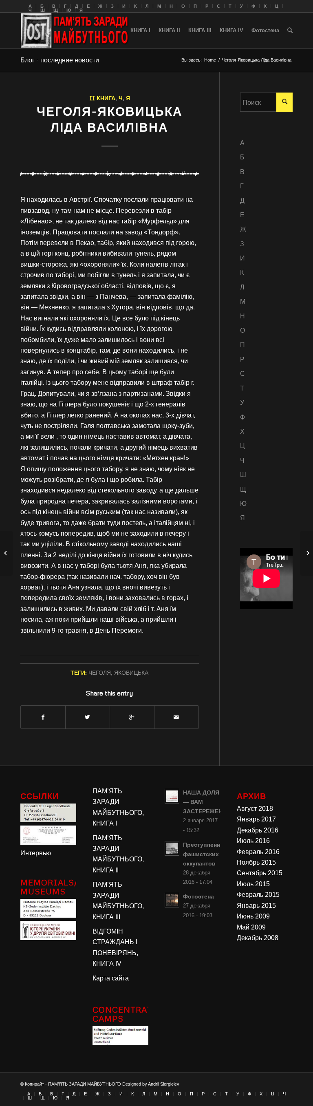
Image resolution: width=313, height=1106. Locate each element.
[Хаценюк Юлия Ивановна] (6, 553)
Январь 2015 (256, 905)
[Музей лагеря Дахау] (48, 915)
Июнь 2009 (253, 916)
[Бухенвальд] (120, 1042)
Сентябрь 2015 (259, 873)
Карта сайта (111, 978)
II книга (102, 98)
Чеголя (99, 672)
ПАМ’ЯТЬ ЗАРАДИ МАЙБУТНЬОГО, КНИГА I (118, 807)
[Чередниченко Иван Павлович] (306, 553)
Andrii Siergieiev (163, 1084)
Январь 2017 (256, 819)
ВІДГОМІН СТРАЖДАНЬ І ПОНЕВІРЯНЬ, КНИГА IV (115, 947)
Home (210, 59)
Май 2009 (251, 927)
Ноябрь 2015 (256, 862)
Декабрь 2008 (257, 937)
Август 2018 (255, 808)
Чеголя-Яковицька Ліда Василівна (110, 119)
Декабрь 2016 (257, 830)
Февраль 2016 (258, 851)
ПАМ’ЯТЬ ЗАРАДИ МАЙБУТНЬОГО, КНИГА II (118, 854)
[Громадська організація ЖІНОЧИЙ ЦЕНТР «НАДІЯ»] (48, 842)
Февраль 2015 (258, 894)
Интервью (35, 853)
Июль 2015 (253, 884)
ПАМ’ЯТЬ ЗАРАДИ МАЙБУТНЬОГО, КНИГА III (118, 900)
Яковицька (131, 672)
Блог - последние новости (59, 60)
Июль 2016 (253, 840)
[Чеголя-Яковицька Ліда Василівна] (109, 173)
